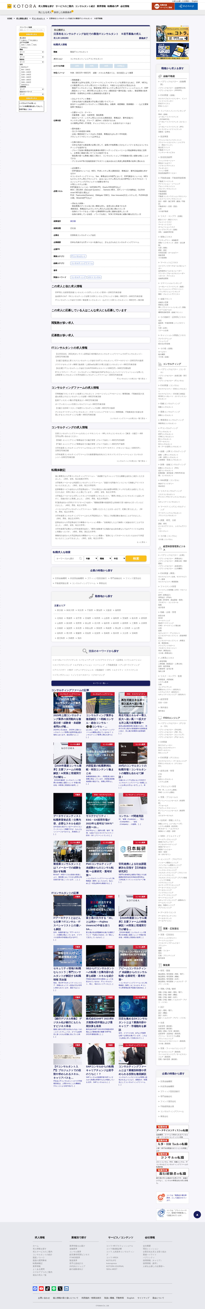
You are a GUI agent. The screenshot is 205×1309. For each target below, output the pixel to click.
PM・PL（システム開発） (168, 790)
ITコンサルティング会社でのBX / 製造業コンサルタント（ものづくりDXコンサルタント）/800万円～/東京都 (99, 300)
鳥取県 (99, 628)
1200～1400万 (26, 74)
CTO (160, 774)
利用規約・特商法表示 (91, 1298)
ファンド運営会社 (133, 578)
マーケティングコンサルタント (170, 513)
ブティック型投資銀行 (97, 578)
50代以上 (24, 47)
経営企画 (161, 616)
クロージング (99, 675)
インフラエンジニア (165, 893)
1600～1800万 (26, 80)
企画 (160, 628)
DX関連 (163, 742)
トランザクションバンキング (169, 292)
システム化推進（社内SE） (168, 826)
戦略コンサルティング (170, 403)
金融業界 (73, 1249)
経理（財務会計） (165, 595)
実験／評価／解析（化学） (168, 997)
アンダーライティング (130, 665)
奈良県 (79, 628)
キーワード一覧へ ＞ (100, 683)
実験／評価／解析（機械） (168, 995)
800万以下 (24, 67)
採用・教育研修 (164, 666)
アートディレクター (165, 941)
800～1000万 (25, 69)
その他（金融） (167, 348)
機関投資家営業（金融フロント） (170, 312)
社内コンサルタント (165, 779)
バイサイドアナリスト (166, 166)
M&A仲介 (161, 486)
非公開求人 (34, 40)
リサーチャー (163, 531)
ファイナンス (132, 670)
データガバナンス (165, 918)
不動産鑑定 (162, 191)
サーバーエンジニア (165, 898)
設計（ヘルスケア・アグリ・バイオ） (172, 1018)
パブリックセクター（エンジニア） (171, 735)
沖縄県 (71, 638)
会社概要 (147, 1246)
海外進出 (164, 707)
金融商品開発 (163, 278)
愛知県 (99, 610)
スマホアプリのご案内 (42, 1272)
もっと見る (141, 542)
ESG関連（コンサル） (170, 385)
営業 (160, 948)
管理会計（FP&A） (165, 597)
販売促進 (161, 958)
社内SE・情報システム (170, 820)
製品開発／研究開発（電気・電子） (171, 974)
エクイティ (118, 670)
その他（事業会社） (165, 653)
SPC (109, 670)
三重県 (135, 623)
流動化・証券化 (164, 132)
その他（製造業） (165, 1044)
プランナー (162, 946)
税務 (160, 605)
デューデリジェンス (85, 670)
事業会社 (103, 583)
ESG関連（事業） (168, 573)
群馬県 (144, 618)
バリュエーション (134, 660)
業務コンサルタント (165, 415)
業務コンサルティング (170, 412)
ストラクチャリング (63, 665)
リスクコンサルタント (166, 494)
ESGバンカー (163, 106)
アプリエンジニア (165, 908)
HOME (9, 18)
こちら (29, 109)
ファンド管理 (163, 171)
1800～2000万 (26, 82)
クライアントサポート (166, 646)
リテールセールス (165, 310)
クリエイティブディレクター (169, 943)
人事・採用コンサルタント (168, 457)
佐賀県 (97, 633)
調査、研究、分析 (168, 520)
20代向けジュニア (77, 1266)
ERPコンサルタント (165, 434)
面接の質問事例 (39, 1260)
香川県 (69, 633)
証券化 (120, 660)
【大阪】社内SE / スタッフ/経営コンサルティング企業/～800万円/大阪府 (85, 408)
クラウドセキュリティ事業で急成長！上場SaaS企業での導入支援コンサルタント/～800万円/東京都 (95, 364)
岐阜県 (116, 623)
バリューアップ (87, 660)
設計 (162, 1007)
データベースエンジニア (167, 888)
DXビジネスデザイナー (167, 748)
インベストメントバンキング (173, 111)
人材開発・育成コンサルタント (170, 460)
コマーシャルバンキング (171, 283)
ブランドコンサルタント (167, 515)
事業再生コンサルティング (172, 420)
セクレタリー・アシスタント (169, 633)
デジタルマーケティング (167, 844)
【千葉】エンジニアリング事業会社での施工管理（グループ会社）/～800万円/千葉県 (90, 444)
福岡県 (118, 610)
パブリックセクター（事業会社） (170, 559)
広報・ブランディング (166, 956)
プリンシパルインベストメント (170, 140)
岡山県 (118, 628)
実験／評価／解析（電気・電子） (170, 992)
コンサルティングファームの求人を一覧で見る (127, 418)
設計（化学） (163, 1015)
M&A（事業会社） (165, 651)
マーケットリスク (165, 225)
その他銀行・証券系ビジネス (173, 317)
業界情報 (37, 1266)
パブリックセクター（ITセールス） (171, 737)
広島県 (127, 628)
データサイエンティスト (167, 916)
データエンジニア (165, 890)
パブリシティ (149, 1257)
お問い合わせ (44, 1298)
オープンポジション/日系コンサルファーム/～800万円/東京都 (80, 404)
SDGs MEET (111, 1269)
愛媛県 (79, 633)
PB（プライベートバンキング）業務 (172, 307)
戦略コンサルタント (165, 407)
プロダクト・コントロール (168, 602)
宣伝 (160, 953)
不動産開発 (162, 194)
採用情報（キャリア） (152, 1260)
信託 (160, 320)
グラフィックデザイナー (167, 938)
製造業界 (73, 1260)
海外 (80, 638)
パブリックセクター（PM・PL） (170, 732)
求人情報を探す (22, 18)
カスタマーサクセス (165, 816)
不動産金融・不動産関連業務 (173, 178)
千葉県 (90, 610)
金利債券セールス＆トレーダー (170, 271)
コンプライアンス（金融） (168, 230)
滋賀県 (69, 628)
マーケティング (164, 621)
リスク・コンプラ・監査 (171, 676)
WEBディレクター (165, 849)
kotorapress (111, 1263)
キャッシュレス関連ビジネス (173, 335)
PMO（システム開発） (166, 792)
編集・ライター (164, 951)
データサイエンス (168, 912)
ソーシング (100, 665)
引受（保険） (163, 248)
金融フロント (166, 299)
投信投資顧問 (166, 157)
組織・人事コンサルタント (168, 455)
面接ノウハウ (38, 1257)
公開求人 (24, 40)
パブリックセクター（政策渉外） (170, 566)
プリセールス (163, 806)
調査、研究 (162, 524)
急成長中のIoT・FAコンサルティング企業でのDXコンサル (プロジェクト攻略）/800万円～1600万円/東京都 (98, 296)
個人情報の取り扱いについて (65, 1298)
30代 (29, 45)
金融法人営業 (163, 302)
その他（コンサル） (169, 536)
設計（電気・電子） (165, 1010)
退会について (158, 1298)
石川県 (97, 623)
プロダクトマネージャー (167, 648)
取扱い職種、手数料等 (114, 1298)
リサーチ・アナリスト (166, 276)
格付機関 (161, 354)
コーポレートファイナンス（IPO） (171, 127)
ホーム (36, 1246)
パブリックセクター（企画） (173, 555)
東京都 (73, 221)
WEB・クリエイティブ (170, 836)
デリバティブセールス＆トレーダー (171, 273)
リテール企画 (163, 330)
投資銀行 (100, 670)
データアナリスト (165, 921)
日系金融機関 (61, 578)
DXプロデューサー (165, 745)
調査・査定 (162, 250)
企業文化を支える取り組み (154, 1252)
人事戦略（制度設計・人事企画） (170, 664)
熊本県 (116, 633)
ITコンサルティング (169, 428)
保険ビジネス (166, 237)
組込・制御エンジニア (166, 905)
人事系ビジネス (167, 658)
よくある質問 (38, 1269)
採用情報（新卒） (151, 1263)
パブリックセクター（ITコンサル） (171, 381)
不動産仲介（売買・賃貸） (168, 206)
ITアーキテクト (164, 442)
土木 (160, 209)
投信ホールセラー (165, 163)
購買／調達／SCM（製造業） (169, 1031)
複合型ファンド (164, 147)
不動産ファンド (164, 150)
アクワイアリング (165, 339)
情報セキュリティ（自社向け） (170, 689)
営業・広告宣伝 (167, 934)
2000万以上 (25, 85)
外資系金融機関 (77, 578)
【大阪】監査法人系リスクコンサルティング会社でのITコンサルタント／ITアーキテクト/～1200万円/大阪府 (99, 361)
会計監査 (161, 607)
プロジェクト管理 (168, 786)
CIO (159, 777)
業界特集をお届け (77, 1246)
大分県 (125, 633)
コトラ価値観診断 (114, 1249)
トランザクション (62, 675)
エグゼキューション (83, 665)
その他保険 (162, 258)
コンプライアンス (165, 687)
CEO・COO (162, 703)
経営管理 (164, 699)
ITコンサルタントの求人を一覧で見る (131, 379)
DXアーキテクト (164, 750)
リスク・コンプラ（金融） (172, 216)
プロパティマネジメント (167, 189)
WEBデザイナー (164, 847)
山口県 (137, 628)
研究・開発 (165, 970)
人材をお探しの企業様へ (181, 1)
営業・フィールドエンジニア (173, 1048)
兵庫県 (144, 623)
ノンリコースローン (81, 675)
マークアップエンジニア (167, 839)
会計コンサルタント (165, 470)
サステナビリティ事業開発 (168, 582)
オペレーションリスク (166, 227)
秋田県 (97, 618)
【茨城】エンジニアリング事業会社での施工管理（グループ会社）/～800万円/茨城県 (90, 440)
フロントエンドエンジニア (168, 868)
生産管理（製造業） (165, 1026)
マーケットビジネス (169, 262)
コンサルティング (78, 277)
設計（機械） (163, 1013)
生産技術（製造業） (165, 1029)
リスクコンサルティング (171, 491)
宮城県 (88, 618)
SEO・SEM (162, 852)
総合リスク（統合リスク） (168, 220)
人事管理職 (162, 661)
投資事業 (164, 136)
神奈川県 (70, 610)
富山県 (88, 623)
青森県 (69, 618)
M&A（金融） (163, 114)
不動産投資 (112, 665)
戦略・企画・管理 (168, 612)
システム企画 (163, 782)
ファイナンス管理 (168, 586)
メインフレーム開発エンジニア (170, 865)
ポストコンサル (94, 277)
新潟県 (69, 623)
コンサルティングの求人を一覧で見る (131, 461)
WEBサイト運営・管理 (166, 831)
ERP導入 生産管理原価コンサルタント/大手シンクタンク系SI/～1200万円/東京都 (88, 292)
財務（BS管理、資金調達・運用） (171, 600)
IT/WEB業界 (74, 1257)
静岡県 (125, 623)
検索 (136, 558)
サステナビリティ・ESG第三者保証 (171, 394)
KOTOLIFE (111, 1260)
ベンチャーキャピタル (166, 152)
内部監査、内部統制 (165, 679)
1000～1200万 (26, 72)
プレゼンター (163, 168)
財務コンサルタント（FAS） (169, 468)
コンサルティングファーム (82, 263)
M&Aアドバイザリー (166, 484)
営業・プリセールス (169, 797)
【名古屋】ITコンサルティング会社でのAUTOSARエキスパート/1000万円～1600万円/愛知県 (93, 368)
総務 (160, 631)
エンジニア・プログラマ (171, 859)
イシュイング (163, 341)
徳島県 (60, 633)
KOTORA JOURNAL (115, 1266)
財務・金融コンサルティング (173, 464)
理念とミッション (151, 1249)
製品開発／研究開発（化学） (169, 979)
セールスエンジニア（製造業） (170, 1052)
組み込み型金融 (164, 344)
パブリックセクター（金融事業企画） (172, 88)
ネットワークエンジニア (167, 895)
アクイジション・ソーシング (169, 184)
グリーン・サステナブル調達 (169, 1036)
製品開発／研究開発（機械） (169, 977)
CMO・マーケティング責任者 (169, 626)
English (195, 1)
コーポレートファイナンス (66, 660)
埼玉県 (81, 610)
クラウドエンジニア (165, 883)
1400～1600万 (26, 77)
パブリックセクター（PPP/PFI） (170, 90)
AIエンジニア (163, 753)
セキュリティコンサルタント (169, 502)
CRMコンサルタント (166, 437)
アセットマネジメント (166, 186)
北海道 (60, 618)
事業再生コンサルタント (167, 423)
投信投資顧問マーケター (167, 173)
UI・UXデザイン (164, 854)
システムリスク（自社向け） (169, 692)
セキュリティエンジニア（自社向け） (172, 694)
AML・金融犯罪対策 (165, 232)
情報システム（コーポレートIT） (170, 824)
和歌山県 (89, 628)
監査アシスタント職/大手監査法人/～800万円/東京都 (76, 400)
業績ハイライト (150, 1254)
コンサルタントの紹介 (42, 1254)
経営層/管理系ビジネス (79, 1254)
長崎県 (107, 633)
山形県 (107, 618)
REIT (71, 670)
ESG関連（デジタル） (170, 757)
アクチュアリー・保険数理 (168, 240)
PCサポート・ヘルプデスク (168, 829)
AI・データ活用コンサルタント (170, 447)
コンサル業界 (75, 1252)
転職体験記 (38, 1263)
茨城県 (125, 618)
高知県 (88, 633)
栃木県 (135, 618)
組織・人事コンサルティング (173, 451)
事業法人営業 (163, 305)
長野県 (79, 623)
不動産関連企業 (62, 583)
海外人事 (161, 671)
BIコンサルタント (165, 439)
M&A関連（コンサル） (170, 480)
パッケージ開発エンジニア (168, 863)
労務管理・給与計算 (165, 669)
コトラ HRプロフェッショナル (119, 1246)
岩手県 (79, 618)
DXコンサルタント (165, 444)
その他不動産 (163, 211)
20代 (23, 45)
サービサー (162, 352)
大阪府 (109, 610)
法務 (160, 684)
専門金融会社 (116, 578)
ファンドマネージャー (166, 161)
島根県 (109, 628)
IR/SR (160, 618)
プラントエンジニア (165, 1039)
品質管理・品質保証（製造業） (170, 1034)
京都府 (60, 628)
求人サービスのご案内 (42, 1252)
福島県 (116, 618)
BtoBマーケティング (166, 623)
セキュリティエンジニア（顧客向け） (172, 900)
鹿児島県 (61, 638)
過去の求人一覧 (39, 1275)
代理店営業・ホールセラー (168, 253)
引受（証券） (163, 328)
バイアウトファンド (105, 660)
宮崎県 (135, 633)
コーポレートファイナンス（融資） (171, 287)
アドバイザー (60, 670)
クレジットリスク (165, 222)
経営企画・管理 (167, 771)
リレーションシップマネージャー (170, 289)
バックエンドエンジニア (167, 870)
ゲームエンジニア (165, 903)
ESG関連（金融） (168, 95)
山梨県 (60, 623)
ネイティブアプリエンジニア (169, 885)
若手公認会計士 (76, 1263)
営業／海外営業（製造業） (168, 1059)
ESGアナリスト (164, 104)
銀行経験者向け (76, 1269)
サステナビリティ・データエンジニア (172, 761)
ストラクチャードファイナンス (170, 129)
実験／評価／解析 (168, 989)
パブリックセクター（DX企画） (170, 730)
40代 (35, 45)
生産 (162, 1023)
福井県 (107, 623)
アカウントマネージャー (167, 808)
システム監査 (163, 682)
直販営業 (161, 255)
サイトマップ (143, 1298)
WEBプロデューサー (166, 842)
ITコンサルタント (38, 18)
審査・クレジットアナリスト (169, 294)
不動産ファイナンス (165, 181)
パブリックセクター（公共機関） (170, 569)
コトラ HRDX (112, 1257)
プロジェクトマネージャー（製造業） (172, 1041)
